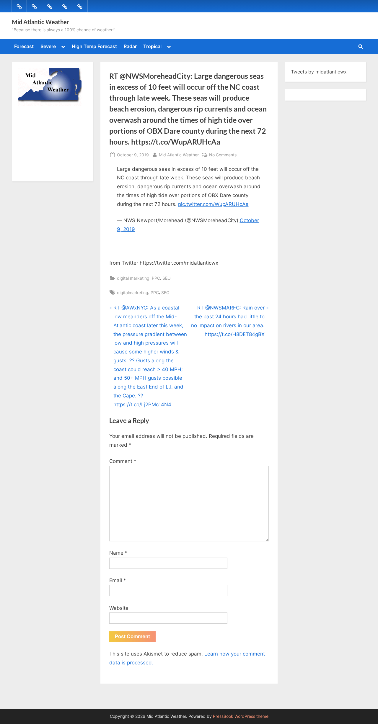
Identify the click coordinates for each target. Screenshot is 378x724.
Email (117, 580)
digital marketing (133, 278)
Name (118, 553)
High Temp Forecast (94, 46)
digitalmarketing (132, 292)
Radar (130, 46)
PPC (156, 278)
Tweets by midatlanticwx (319, 72)
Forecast (24, 46)
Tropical (152, 46)
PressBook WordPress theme (240, 716)
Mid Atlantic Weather (40, 21)
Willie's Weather (42, 173)
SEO (166, 278)
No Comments (223, 155)
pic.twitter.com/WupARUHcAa (213, 204)
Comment (122, 461)
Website (118, 608)
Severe (48, 46)
